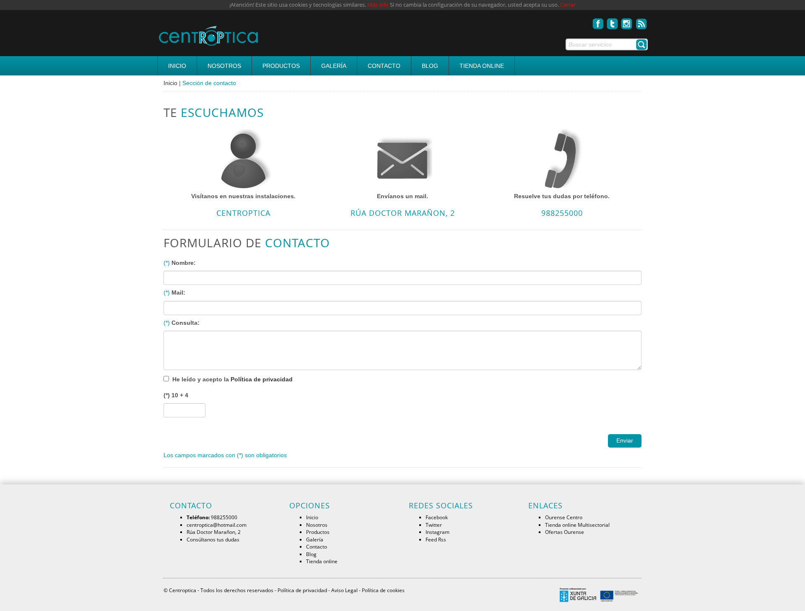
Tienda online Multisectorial (577, 524)
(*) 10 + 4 (176, 395)
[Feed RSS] (641, 21)
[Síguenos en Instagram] (627, 21)
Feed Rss (436, 539)
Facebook (437, 517)
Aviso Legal (344, 590)
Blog (430, 65)
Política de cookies (383, 590)
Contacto (384, 65)
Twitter (434, 524)
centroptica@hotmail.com (217, 524)
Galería (333, 65)
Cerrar (568, 4)
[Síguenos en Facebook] (598, 21)
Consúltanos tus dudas (213, 539)
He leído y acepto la (232, 379)
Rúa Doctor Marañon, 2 (214, 531)
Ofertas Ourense (564, 531)
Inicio (177, 65)
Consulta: (185, 322)
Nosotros (224, 65)
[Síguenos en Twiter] (612, 21)
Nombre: (183, 262)
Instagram (437, 531)
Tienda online (482, 65)
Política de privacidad (262, 379)
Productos (281, 65)
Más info (378, 4)
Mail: (178, 292)
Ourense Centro (563, 517)
